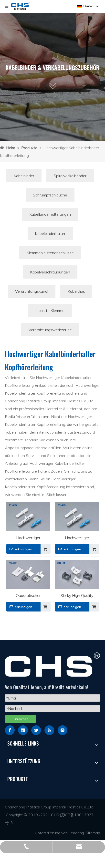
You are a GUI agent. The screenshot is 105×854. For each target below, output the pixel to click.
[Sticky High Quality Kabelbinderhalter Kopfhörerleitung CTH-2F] (77, 575)
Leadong (76, 832)
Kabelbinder (24, 175)
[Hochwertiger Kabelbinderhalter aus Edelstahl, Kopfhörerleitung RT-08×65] (28, 518)
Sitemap (93, 832)
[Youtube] (49, 730)
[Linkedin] (23, 730)
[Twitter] (36, 730)
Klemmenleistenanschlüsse (50, 252)
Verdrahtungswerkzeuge (50, 329)
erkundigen (23, 549)
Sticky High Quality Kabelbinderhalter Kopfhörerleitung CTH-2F (77, 596)
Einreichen (20, 719)
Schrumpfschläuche (50, 195)
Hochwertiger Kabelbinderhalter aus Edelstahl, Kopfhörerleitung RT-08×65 (28, 538)
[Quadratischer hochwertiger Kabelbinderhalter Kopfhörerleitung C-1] (28, 574)
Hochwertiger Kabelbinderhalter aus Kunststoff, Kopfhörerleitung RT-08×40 (77, 538)
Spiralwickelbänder (70, 175)
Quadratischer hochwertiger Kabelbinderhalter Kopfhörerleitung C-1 (28, 596)
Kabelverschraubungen (50, 272)
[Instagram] (62, 730)
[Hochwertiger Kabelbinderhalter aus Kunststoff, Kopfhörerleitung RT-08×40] (77, 518)
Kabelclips (76, 291)
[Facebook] (10, 730)
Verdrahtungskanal (31, 291)
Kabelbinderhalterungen (50, 214)
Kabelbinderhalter (50, 233)
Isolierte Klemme (50, 310)
